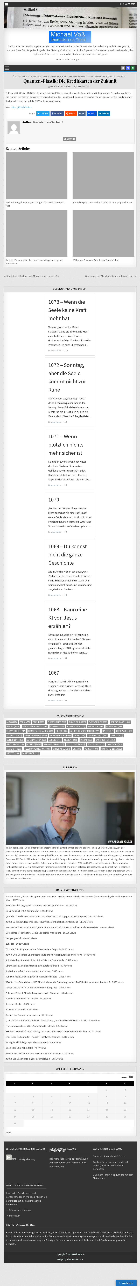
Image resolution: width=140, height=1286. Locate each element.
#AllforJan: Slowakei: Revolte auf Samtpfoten (95, 260)
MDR (14, 1159)
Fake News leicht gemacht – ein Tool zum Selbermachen (34, 905)
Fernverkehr (15, 731)
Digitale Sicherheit (57, 76)
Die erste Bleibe (14, 1004)
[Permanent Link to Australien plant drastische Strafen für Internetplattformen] (103, 175)
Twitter (44, 113)
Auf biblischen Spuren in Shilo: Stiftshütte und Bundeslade (35, 960)
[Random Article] (128, 68)
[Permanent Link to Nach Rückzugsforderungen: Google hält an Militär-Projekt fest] (36, 175)
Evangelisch (76, 726)
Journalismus (97, 735)
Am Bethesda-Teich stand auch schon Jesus (28, 971)
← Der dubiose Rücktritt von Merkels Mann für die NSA (31, 276)
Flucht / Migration (40, 731)
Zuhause (10, 943)
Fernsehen (114, 726)
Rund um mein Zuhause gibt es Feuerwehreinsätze (31, 976)
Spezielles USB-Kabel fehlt (19, 1047)
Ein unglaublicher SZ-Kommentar (22, 910)
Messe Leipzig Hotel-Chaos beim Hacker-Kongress (31, 987)
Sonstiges (114, 744)
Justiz (91, 76)
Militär (86, 739)
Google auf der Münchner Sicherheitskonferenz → (111, 276)
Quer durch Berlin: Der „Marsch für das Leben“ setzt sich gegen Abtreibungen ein (47, 916)
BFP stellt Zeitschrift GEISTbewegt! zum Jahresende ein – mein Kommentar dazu (46, 1031)
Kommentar (14, 739)
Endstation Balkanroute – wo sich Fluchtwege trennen (33, 1036)
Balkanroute (84, 866)
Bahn (25, 722)
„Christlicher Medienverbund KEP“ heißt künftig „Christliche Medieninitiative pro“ (47, 1020)
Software (121, 76)
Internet (82, 76)
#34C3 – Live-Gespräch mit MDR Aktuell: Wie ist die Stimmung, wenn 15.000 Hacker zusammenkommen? (58, 982)
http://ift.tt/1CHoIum (22, 107)
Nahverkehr (15, 744)
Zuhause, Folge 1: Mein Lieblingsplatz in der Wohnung (33, 993)
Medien (98, 76)
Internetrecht (60, 735)
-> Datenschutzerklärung (18, 1210)
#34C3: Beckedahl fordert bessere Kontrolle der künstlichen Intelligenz (42, 921)
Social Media (76, 744)
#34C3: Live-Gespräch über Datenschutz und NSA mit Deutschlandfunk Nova (44, 954)
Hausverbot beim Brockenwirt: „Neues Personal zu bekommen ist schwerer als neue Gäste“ (52, 927)
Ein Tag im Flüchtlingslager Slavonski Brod (27, 1042)
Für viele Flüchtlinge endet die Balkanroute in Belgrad (33, 949)
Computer (20, 76)
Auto (11, 722)
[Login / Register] (133, 68)
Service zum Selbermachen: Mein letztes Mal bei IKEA (33, 1053)
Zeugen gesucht (14, 938)
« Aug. (9, 1132)
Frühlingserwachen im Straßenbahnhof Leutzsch (30, 1025)
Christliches (57, 722)
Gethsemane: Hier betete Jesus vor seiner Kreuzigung (33, 932)
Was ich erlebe (111, 748)
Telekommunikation (37, 748)
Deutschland (120, 722)
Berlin (39, 722)
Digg (93, 113)
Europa (57, 726)
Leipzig (55, 739)
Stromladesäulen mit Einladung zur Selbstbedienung (32, 965)
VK (83, 113)
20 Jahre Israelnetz (15, 1009)
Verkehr (91, 748)
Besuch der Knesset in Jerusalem (23, 1015)
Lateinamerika (36, 739)
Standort (14, 748)
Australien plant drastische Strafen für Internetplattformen (102, 202)
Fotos (61, 731)
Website (71, 139)
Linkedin (105, 113)
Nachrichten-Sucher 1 (61, 86)
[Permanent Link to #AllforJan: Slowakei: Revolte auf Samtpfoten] (103, 233)
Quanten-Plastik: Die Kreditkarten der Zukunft (70, 81)
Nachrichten (108, 76)
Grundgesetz (76, 59)
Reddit (72, 113)
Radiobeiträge (54, 744)
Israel (79, 735)
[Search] (123, 68)
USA (77, 748)
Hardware (72, 76)
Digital (43, 76)
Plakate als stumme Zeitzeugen (22, 998)
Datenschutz (32, 76)
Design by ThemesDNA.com (70, 1259)
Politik (34, 744)
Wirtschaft (30, 753)
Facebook (58, 113)
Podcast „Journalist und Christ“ (109, 1156)
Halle (107, 731)
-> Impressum (13, 1215)
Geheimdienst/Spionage (84, 731)
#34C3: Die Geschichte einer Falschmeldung (28, 1058)
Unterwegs (61, 748)
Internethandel (36, 735)
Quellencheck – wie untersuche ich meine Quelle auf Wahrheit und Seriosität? (110, 1165)
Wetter (12, 753)
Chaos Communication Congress (90, 859)
